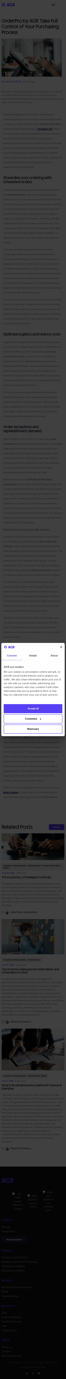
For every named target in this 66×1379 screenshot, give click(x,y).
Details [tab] (33, 655)
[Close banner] (61, 647)
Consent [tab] (12, 655)
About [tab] (54, 655)
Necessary (33, 729)
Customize (31, 718)
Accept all (33, 708)
